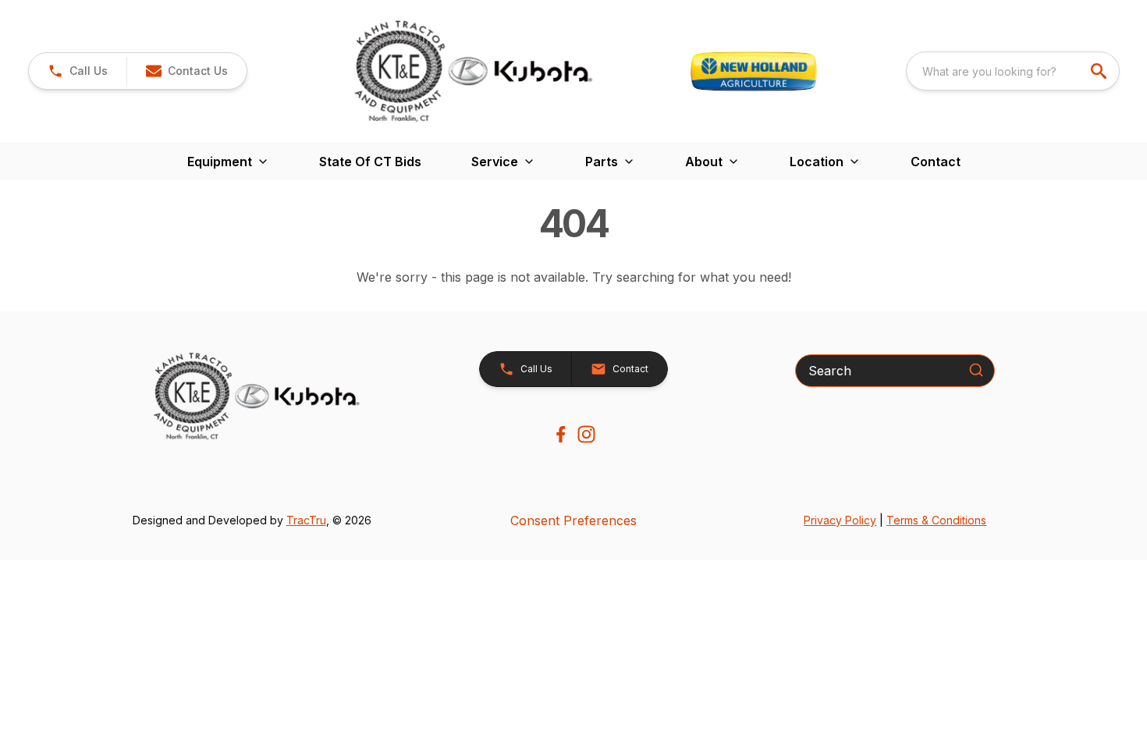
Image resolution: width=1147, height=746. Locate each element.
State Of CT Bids (370, 161)
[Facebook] (560, 434)
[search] (1100, 71)
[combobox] (1013, 71)
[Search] (976, 370)
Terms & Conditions (936, 520)
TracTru (306, 520)
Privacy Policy (840, 520)
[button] (77, 71)
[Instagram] (586, 434)
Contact (936, 161)
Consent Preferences (573, 520)
